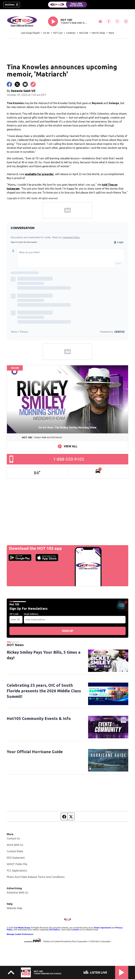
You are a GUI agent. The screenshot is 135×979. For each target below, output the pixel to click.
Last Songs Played (30, 33)
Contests (71, 33)
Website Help (14, 908)
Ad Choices (54, 930)
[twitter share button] (17, 84)
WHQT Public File (17, 864)
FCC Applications (17, 870)
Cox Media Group (22, 928)
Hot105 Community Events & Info (39, 718)
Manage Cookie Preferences (20, 934)
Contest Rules (15, 851)
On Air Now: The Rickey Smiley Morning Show (67, 427)
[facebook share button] (9, 84)
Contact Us (13, 838)
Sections (9, 4)
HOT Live (58, 33)
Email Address (31, 614)
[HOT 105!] (67, 4)
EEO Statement (16, 857)
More (111, 33)
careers (76, 930)
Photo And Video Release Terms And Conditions (36, 876)
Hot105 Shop (98, 33)
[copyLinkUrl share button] (33, 84)
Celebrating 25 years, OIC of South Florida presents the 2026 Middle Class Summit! (44, 691)
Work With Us (15, 844)
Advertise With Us (17, 892)
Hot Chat (83, 33)
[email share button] (25, 84)
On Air (46, 33)
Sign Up (67, 630)
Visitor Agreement (102, 928)
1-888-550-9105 (68, 459)
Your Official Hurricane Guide (35, 751)
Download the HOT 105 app (35, 548)
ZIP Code (14, 614)
